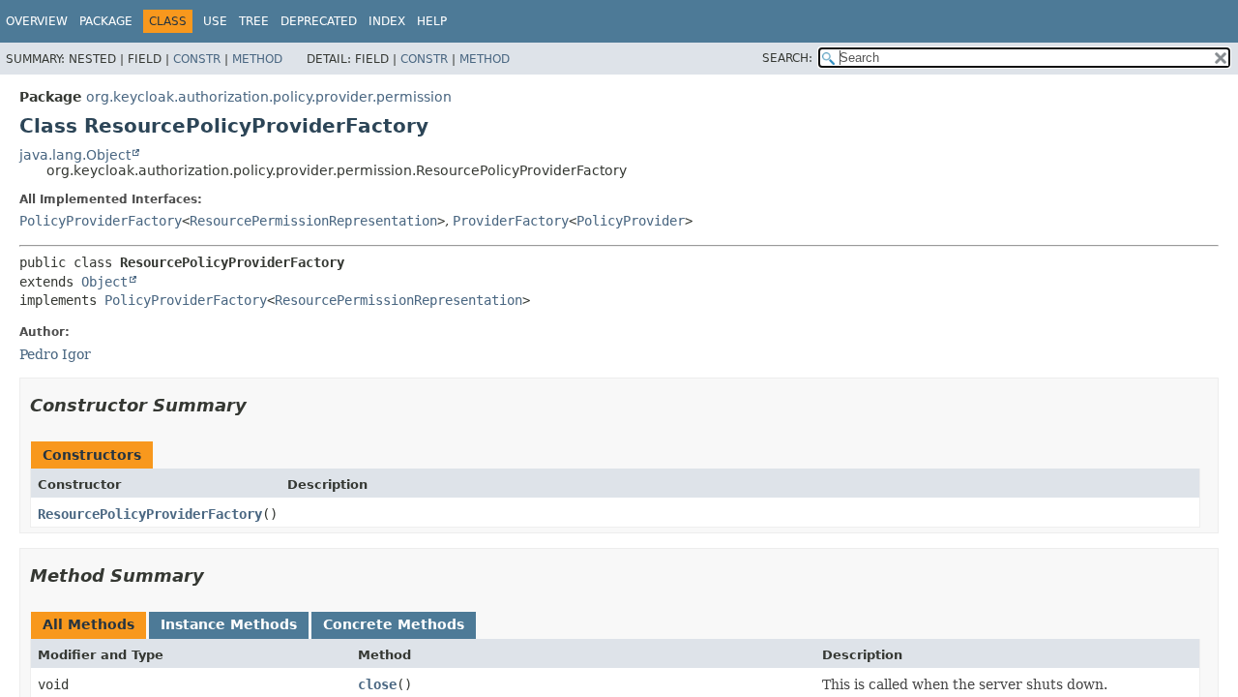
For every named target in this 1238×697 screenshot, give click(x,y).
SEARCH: (787, 58)
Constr (197, 59)
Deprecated (318, 21)
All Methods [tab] (88, 624)
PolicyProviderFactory (100, 220)
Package (106, 21)
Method (257, 59)
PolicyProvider (630, 220)
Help (432, 21)
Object (104, 281)
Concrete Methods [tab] (393, 624)
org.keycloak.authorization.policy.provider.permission (269, 97)
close (377, 684)
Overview (37, 21)
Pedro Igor (55, 354)
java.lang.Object (75, 155)
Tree (254, 21)
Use (215, 21)
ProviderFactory (511, 220)
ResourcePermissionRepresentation (313, 220)
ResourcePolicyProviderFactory (150, 514)
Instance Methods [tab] (229, 624)
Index (386, 21)
